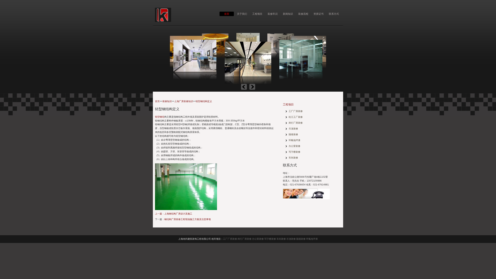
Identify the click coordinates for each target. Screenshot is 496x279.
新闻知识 (288, 14)
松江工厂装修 (296, 117)
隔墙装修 (293, 134)
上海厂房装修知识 (183, 101)
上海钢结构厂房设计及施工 (178, 213)
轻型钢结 (159, 116)
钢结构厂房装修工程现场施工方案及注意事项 (187, 219)
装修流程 (303, 14)
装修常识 (273, 14)
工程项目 (257, 14)
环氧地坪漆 (294, 140)
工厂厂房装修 (296, 111)
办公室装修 (294, 146)
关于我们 (242, 14)
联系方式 (334, 14)
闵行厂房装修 (296, 122)
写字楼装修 (294, 152)
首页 (226, 14)
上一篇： (159, 213)
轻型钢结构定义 (204, 101)
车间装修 (293, 157)
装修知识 (167, 101)
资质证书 (318, 14)
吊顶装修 (293, 128)
